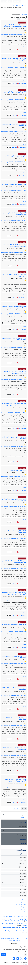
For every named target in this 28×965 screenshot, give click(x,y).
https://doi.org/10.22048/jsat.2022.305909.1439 (13, 446)
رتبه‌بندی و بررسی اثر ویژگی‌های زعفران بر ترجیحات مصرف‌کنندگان (14, 656)
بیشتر (24, 46)
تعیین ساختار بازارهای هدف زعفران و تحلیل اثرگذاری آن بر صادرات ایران (14, 748)
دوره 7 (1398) (23, 876)
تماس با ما (23, 843)
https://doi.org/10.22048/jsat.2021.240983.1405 (13, 632)
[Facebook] (25, 959)
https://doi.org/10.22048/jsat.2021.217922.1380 (13, 538)
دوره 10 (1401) (22, 867)
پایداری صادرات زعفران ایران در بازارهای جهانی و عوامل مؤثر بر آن (14, 499)
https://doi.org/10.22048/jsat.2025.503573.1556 (13, 131)
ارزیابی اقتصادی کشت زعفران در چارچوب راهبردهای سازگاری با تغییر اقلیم (14, 59)
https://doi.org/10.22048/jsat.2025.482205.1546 (13, 190)
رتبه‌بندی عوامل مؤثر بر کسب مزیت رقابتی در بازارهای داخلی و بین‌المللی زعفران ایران (14, 780)
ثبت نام (10, 1)
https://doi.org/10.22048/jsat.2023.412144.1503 (13, 282)
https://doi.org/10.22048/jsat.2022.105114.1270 (13, 506)
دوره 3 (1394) (23, 889)
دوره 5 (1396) (23, 883)
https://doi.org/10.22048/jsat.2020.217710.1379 (13, 755)
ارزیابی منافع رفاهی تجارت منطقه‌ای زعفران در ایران (14, 184)
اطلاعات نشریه (22, 826)
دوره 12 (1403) (22, 860)
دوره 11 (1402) (22, 863)
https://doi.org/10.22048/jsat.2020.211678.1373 (13, 787)
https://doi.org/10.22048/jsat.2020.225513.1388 (13, 600)
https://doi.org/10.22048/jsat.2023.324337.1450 (13, 347)
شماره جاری (23, 854)
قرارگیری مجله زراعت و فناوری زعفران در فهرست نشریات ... (14, 917)
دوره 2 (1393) (23, 892)
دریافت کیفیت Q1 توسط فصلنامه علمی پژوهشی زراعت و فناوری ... (14, 924)
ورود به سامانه (17, 1)
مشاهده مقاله (22, 49)
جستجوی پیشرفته (22, 817)
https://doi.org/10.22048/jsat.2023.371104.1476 (13, 314)
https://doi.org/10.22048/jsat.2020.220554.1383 (13, 725)
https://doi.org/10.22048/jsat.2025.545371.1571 (13, 34)
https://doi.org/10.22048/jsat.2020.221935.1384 (13, 663)
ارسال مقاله (23, 839)
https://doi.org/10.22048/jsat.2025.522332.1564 (13, 100)
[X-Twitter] (21, 959)
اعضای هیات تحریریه (21, 904)
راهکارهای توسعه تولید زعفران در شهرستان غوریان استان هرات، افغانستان (14, 213)
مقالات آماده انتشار (21, 850)
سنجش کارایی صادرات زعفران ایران (18, 470)
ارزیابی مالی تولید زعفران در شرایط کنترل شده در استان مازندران (14, 275)
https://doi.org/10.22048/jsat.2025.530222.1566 (13, 67)
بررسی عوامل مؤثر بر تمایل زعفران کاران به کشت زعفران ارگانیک (14, 688)
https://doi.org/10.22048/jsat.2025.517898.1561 (13, 162)
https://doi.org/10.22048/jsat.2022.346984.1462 (13, 379)
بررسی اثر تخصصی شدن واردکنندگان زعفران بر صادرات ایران (14, 437)
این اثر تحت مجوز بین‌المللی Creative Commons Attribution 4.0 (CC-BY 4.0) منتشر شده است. (14, 939)
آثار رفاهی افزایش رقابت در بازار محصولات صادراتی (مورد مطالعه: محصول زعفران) (14, 372)
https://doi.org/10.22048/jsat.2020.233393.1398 (13, 695)
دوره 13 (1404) (22, 857)
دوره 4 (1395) (23, 886)
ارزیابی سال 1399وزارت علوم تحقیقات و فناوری (16, 920)
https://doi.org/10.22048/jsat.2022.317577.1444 (13, 412)
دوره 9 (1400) (23, 870)
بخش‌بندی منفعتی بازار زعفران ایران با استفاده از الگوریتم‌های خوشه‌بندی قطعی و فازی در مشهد (14, 593)
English (3, 1)
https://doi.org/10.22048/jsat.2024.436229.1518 (13, 252)
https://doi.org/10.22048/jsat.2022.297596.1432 (13, 476)
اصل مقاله (13, 49)
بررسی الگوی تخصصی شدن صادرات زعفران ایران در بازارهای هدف (14, 718)
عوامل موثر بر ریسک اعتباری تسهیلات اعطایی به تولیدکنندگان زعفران (14, 338)
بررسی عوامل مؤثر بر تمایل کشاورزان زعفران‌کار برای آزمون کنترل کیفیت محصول (14, 561)
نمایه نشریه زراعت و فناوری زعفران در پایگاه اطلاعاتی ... (14, 927)
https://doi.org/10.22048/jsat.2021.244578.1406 (13, 568)
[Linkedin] (17, 959)
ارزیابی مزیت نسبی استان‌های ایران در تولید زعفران (14, 156)
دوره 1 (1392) (23, 895)
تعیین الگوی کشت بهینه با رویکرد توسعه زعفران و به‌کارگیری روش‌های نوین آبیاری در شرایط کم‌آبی (14, 25)
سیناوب (25, 964)
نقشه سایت (23, 911)
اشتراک (3, 954)
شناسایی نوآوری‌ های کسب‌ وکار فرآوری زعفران (15, 92)
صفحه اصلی (24, 14)
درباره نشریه (23, 902)
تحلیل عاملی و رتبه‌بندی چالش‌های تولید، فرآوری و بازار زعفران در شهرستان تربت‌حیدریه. (14, 245)
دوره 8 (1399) (23, 873)
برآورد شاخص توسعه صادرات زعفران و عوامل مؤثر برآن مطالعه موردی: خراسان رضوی (14, 307)
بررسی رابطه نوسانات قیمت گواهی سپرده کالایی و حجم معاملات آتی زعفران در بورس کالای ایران (14, 404)
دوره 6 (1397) (23, 879)
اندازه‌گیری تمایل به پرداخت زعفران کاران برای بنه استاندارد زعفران (14, 531)
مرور (25, 830)
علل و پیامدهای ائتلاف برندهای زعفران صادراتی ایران (14, 625)
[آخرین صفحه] (14, 808)
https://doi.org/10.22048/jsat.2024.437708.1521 (13, 220)
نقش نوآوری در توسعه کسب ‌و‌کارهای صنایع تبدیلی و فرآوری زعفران (14, 124)
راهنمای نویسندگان (21, 835)
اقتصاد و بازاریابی (22, 22)
